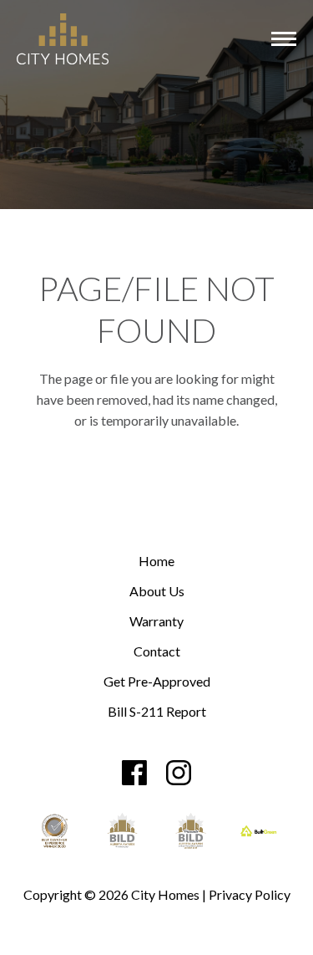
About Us (156, 592)
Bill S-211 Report (157, 712)
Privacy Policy (249, 894)
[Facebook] (134, 772)
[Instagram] (178, 772)
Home (156, 561)
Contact (157, 652)
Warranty (156, 622)
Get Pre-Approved (156, 682)
